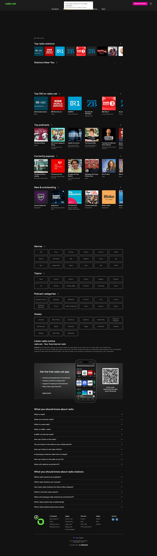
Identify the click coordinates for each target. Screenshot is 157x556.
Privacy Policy (69, 521)
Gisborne (86, 319)
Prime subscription (86, 527)
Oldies (116, 252)
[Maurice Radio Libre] (102, 51)
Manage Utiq (68, 527)
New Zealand (79, 538)
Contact (83, 519)
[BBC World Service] (49, 51)
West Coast (56, 333)
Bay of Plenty (56, 319)
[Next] (120, 43)
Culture (56, 279)
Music (116, 286)
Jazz (116, 258)
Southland (101, 326)
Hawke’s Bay (101, 319)
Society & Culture (41, 299)
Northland (71, 326)
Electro (41, 258)
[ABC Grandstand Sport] (39, 51)
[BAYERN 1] (60, 51)
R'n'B (116, 265)
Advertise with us (54, 524)
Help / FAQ (84, 524)
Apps (82, 521)
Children (115, 279)
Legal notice (68, 524)
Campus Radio (71, 286)
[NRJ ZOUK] (112, 51)
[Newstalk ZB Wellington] (70, 51)
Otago (86, 326)
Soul (41, 265)
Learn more (46, 393)
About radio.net (54, 519)
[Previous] (115, 43)
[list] (78, 51)
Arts (101, 299)
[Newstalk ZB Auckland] (91, 51)
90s (101, 265)
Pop (41, 252)
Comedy (56, 286)
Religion (101, 279)
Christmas (101, 286)
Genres (95, 9)
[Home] (35, 38)
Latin (85, 265)
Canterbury (71, 319)
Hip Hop (71, 252)
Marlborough (41, 326)
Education (71, 299)
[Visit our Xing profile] (117, 519)
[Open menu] (151, 4)
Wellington (71, 333)
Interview (86, 286)
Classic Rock (56, 265)
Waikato (41, 333)
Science (101, 306)
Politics (86, 279)
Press (51, 521)
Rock (56, 252)
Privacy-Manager (70, 529)
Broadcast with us (55, 527)
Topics (103, 9)
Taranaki (115, 326)
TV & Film (86, 299)
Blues (71, 265)
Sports (71, 279)
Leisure (116, 299)
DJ (41, 286)
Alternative (56, 258)
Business (56, 299)
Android (98, 524)
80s (71, 258)
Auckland (41, 319)
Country (101, 252)
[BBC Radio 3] (81, 51)
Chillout (86, 252)
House (101, 258)
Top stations (55, 9)
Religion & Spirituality (41, 306)
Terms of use (68, 519)
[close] (91, 2)
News (41, 279)
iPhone (98, 519)
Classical (86, 258)
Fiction (56, 306)
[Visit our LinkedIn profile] (113, 519)
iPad (97, 521)
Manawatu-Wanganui (116, 319)
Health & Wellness (71, 306)
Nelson (56, 326)
